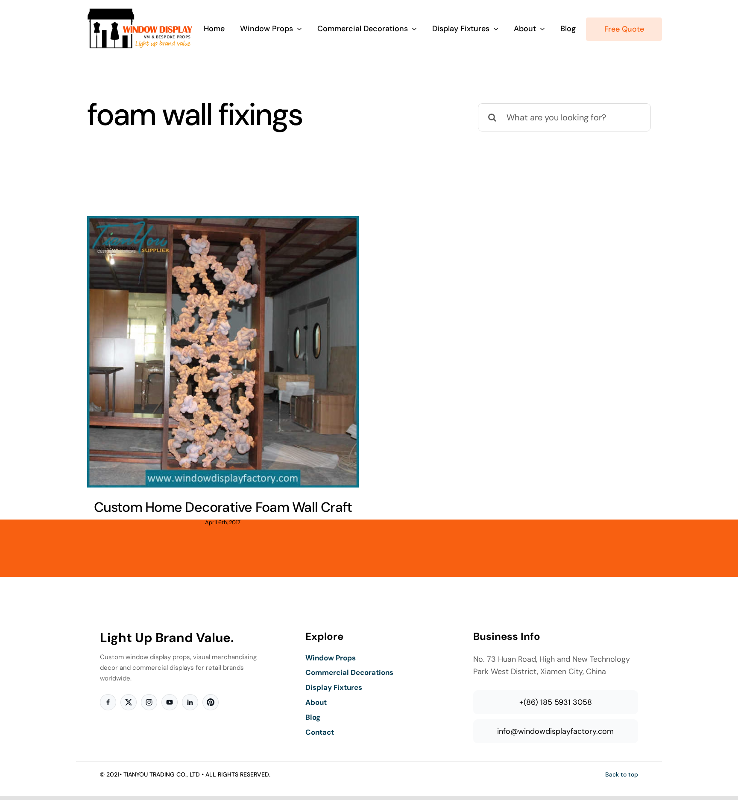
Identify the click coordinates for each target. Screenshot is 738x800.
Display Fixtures (333, 687)
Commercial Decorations (349, 672)
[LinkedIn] (190, 702)
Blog (312, 717)
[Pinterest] (210, 702)
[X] (128, 702)
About (316, 702)
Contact (319, 732)
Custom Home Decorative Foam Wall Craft (223, 507)
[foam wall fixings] (223, 352)
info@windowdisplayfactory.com (555, 731)
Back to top (621, 774)
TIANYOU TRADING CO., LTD (161, 774)
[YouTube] (169, 702)
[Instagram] (149, 702)
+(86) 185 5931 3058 (555, 702)
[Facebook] (108, 702)
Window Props (330, 658)
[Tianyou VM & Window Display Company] (140, 12)
